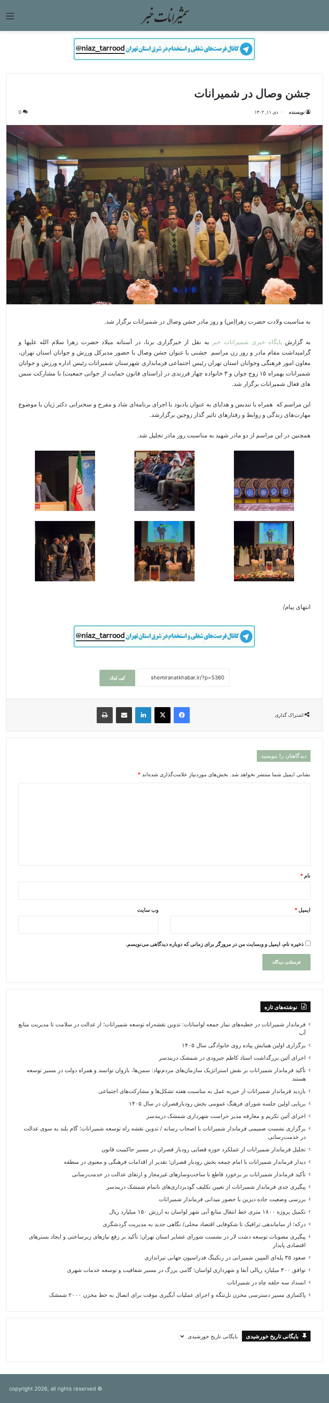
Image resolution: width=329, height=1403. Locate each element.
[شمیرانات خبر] (164, 15)
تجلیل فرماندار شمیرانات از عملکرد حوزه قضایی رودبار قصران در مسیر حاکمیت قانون (204, 1149)
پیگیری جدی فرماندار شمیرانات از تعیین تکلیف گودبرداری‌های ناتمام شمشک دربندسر (206, 1187)
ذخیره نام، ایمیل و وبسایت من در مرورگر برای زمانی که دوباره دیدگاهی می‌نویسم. (215, 944)
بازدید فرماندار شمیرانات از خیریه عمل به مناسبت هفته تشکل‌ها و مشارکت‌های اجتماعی (202, 1091)
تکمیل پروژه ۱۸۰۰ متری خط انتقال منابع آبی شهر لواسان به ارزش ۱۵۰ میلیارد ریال (207, 1211)
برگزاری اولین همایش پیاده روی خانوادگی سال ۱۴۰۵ (244, 1045)
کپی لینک (117, 678)
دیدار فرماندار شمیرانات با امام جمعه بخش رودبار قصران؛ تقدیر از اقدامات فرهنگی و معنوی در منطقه (185, 1162)
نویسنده (297, 112)
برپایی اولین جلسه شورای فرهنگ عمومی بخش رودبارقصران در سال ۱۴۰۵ (217, 1103)
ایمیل (302, 910)
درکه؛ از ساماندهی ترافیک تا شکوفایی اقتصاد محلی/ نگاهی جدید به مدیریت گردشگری (204, 1224)
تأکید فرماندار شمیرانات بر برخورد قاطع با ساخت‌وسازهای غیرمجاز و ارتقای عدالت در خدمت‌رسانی (189, 1174)
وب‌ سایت (147, 910)
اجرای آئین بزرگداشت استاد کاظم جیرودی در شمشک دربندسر (232, 1057)
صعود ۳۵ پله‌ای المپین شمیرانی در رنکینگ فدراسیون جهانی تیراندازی (225, 1257)
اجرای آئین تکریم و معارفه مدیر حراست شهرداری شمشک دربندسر (226, 1116)
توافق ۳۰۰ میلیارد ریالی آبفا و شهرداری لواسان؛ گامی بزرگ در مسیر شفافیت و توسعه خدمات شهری (186, 1270)
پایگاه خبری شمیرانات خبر (248, 342)
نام (305, 875)
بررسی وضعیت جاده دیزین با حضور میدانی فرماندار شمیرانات (232, 1199)
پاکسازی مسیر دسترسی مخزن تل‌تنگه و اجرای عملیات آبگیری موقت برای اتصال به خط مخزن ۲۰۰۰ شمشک (177, 1295)
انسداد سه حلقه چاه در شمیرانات (266, 1282)
